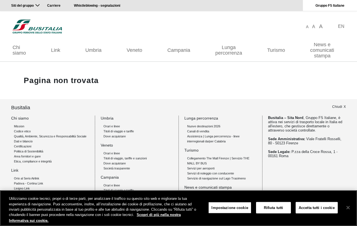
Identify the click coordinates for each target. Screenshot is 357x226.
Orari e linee (111, 126)
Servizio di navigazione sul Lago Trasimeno (216, 178)
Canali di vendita (198, 131)
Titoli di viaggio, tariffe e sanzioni (125, 158)
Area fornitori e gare (27, 156)
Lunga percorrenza (228, 50)
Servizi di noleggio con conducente (210, 173)
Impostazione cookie (229, 208)
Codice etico (22, 131)
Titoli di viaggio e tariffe (118, 131)
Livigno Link (22, 188)
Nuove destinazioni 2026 (203, 126)
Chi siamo (19, 50)
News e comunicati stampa (322, 50)
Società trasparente (116, 168)
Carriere (54, 6)
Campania (178, 50)
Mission (19, 126)
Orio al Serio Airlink (26, 178)
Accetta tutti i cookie (317, 208)
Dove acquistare (114, 136)
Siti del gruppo (22, 6)
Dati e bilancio (23, 141)
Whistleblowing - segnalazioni (97, 6)
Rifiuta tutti (273, 208)
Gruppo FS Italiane (329, 6)
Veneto (134, 50)
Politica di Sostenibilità (28, 151)
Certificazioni (22, 146)
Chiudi (337, 107)
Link (55, 50)
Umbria (93, 50)
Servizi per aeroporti (200, 168)
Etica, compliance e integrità (33, 161)
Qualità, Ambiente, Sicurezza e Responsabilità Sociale (50, 136)
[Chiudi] (348, 207)
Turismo (276, 50)
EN (341, 26)
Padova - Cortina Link (28, 183)
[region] (178, 208)
